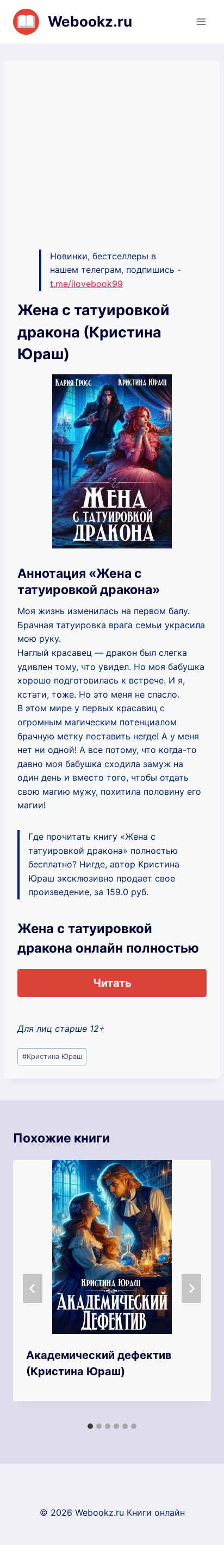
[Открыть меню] (201, 21)
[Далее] (191, 1288)
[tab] (90, 1426)
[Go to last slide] (32, 1288)
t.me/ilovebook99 (86, 283)
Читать (112, 982)
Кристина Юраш (52, 1056)
